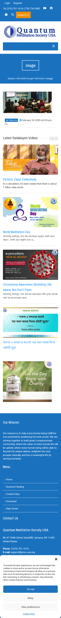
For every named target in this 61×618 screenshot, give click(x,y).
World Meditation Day (16, 232)
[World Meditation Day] (30, 212)
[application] (60, 617)
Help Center (12, 508)
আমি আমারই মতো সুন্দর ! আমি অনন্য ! (30, 78)
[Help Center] (6, 16)
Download (11, 501)
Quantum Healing (15, 486)
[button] (56, 559)
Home (11, 78)
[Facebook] (51, 9)
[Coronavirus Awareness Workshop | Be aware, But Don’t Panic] (30, 265)
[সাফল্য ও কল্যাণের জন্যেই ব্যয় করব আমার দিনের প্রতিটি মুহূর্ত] (30, 323)
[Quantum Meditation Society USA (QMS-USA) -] (30, 32)
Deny (30, 598)
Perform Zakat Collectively (19, 179)
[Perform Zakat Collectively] (30, 159)
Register (18, 3)
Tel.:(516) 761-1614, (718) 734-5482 (21, 8)
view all (53, 138)
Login (7, 3)
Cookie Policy (29, 614)
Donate (22, 15)
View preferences (30, 607)
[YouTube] (44, 9)
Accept (30, 589)
